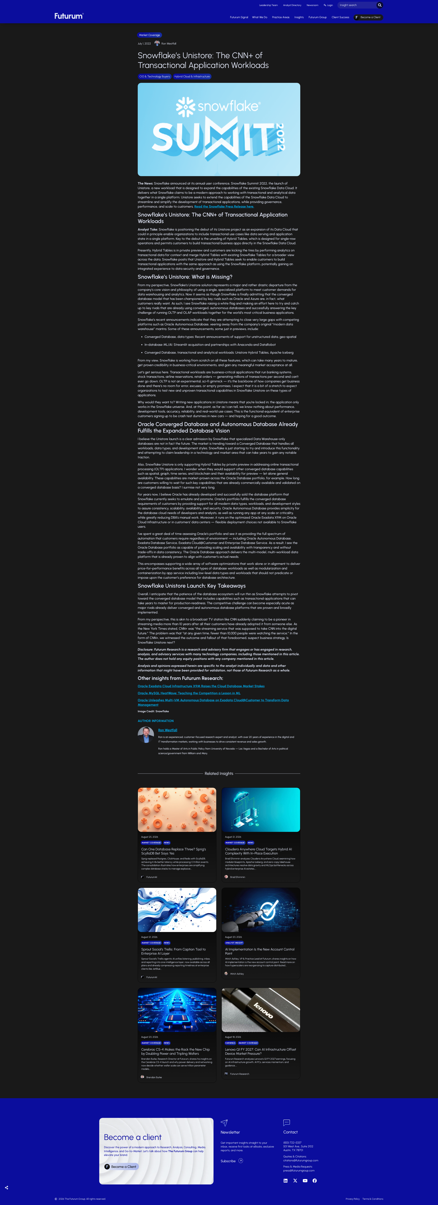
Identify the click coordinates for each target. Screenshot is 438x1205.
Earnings (230, 1043)
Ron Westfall (169, 43)
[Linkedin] (285, 1180)
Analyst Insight (234, 943)
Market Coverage (149, 35)
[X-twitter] (295, 1180)
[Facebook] (315, 1180)
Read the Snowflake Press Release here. (224, 206)
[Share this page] (6, 1188)
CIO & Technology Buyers (154, 76)
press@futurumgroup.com (298, 1170)
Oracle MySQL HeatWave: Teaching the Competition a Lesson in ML (189, 693)
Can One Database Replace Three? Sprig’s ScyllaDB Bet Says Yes (173, 851)
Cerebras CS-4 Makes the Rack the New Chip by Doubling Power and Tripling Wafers (175, 1051)
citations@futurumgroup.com (300, 1160)
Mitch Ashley (237, 973)
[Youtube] (305, 1180)
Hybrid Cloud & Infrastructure (192, 76)
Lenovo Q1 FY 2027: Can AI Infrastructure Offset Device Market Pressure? (260, 1051)
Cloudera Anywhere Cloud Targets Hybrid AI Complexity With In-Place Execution (258, 851)
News (167, 843)
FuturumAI (151, 877)
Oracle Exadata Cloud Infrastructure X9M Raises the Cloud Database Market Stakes (201, 686)
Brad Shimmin (237, 877)
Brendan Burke (154, 1077)
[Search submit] (379, 5)
